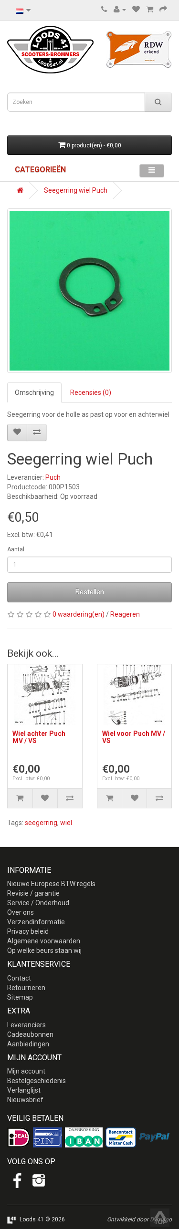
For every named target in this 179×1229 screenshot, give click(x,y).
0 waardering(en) (79, 614)
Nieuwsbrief (25, 1100)
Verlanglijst (24, 1090)
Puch (53, 477)
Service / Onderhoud (38, 903)
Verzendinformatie (36, 922)
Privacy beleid (28, 931)
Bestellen (89, 592)
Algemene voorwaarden (43, 941)
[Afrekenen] (163, 9)
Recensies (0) (90, 392)
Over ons (20, 912)
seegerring (41, 822)
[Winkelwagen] (149, 9)
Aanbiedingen (28, 1044)
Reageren (125, 614)
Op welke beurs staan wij (44, 950)
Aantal (15, 549)
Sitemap (20, 997)
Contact (19, 978)
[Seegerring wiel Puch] (89, 290)
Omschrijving (34, 392)
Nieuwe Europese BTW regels (51, 884)
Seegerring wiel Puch (75, 190)
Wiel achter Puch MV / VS (38, 737)
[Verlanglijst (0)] (136, 9)
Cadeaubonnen (30, 1034)
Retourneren (26, 987)
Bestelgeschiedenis (36, 1080)
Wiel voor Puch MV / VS (133, 737)
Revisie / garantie (33, 893)
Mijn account (26, 1071)
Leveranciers (26, 1025)
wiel (66, 822)
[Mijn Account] (120, 9)
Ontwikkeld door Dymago (139, 1219)
